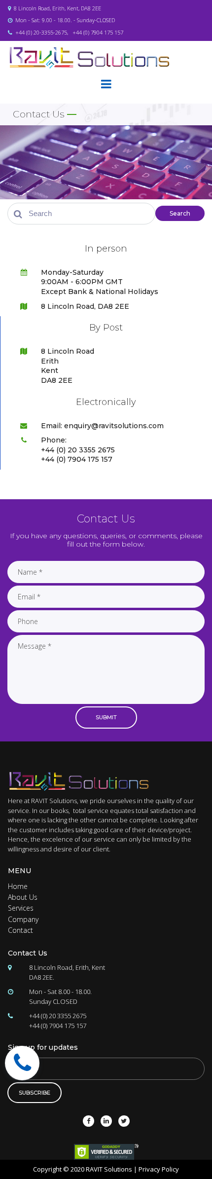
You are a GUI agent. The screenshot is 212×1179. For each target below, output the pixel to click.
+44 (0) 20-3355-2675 (41, 32)
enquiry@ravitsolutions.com (114, 425)
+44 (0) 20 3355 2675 (57, 1015)
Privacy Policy (159, 1169)
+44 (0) (81, 32)
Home (18, 886)
